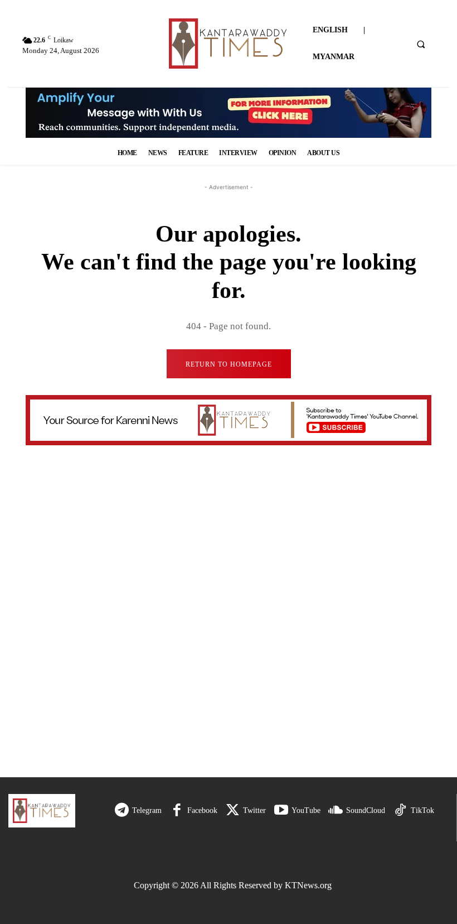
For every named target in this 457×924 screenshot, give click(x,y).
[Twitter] (233, 810)
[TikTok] (400, 810)
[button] (421, 44)
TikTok (422, 810)
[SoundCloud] (336, 810)
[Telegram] (122, 810)
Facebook (202, 810)
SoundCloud (365, 810)
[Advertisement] (232, 677)
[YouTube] (281, 810)
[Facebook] (177, 810)
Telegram (147, 810)
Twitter (254, 810)
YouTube (305, 810)
